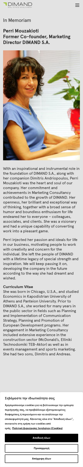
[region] (41, 429)
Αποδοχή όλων (41, 438)
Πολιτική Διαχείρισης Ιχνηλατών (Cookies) (37, 428)
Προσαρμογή (41, 448)
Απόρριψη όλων (41, 458)
